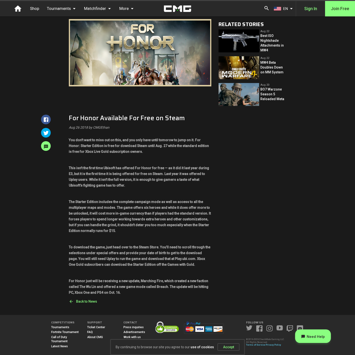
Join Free (340, 8)
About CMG (95, 337)
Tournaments (60, 327)
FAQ (90, 332)
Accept (228, 347)
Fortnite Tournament (65, 332)
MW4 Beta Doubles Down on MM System (272, 67)
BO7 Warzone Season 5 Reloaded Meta (272, 94)
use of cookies (202, 347)
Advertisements (134, 332)
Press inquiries (133, 327)
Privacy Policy (273, 344)
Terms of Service (255, 344)
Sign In (310, 8)
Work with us (132, 337)
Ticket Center (96, 327)
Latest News (59, 346)
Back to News (86, 301)
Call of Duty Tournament (59, 339)
